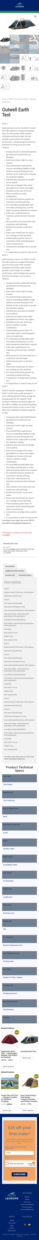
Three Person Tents (21, 551)
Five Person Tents (21, 99)
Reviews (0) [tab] (10, 575)
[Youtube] (29, 1225)
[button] (35, 16)
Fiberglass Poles (15, 549)
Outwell (8, 553)
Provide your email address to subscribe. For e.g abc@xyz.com (18, 1157)
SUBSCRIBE (19, 1174)
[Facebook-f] (25, 1225)
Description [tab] (10, 566)
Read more (26, 1058)
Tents (10, 99)
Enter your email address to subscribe (16, 1147)
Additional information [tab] (14, 571)
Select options (8, 1066)
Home (4, 99)
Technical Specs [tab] (25, 575)
